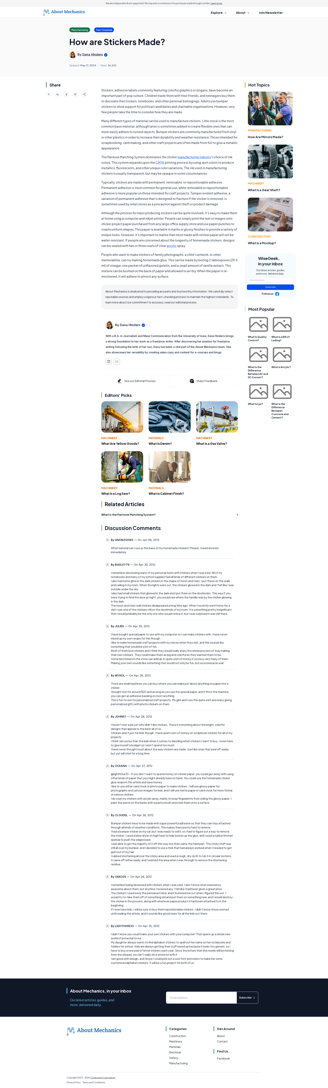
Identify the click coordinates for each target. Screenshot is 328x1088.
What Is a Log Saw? (115, 493)
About (221, 1036)
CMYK (159, 162)
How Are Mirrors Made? (265, 137)
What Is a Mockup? (262, 243)
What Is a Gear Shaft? (264, 190)
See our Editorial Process (140, 381)
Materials (156, 438)
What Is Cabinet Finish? (166, 493)
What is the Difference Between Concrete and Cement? (280, 410)
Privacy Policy (73, 1082)
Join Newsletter (271, 12)
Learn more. (216, 3)
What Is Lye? (255, 403)
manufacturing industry (194, 157)
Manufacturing (260, 130)
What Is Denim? (160, 443)
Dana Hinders (92, 54)
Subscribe (270, 287)
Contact (222, 1041)
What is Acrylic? (281, 367)
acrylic (171, 246)
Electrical (175, 1052)
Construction (259, 236)
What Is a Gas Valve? (211, 443)
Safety (173, 1058)
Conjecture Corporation (102, 1077)
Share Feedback (206, 381)
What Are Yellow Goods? (120, 443)
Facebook (223, 1058)
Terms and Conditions (94, 1082)
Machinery (109, 438)
